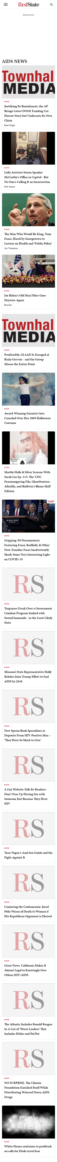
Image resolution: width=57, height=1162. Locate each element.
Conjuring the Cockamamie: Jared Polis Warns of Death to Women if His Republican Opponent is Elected (28, 911)
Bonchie (8, 305)
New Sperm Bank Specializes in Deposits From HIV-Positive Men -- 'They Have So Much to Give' (27, 735)
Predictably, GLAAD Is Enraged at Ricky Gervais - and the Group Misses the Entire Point (26, 359)
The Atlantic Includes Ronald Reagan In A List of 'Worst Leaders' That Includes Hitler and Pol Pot (28, 1029)
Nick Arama (9, 187)
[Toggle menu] (6, 4)
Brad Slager (9, 125)
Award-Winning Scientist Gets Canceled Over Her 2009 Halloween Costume (27, 418)
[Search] (51, 4)
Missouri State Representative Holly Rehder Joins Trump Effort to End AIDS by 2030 (28, 676)
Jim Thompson (11, 248)
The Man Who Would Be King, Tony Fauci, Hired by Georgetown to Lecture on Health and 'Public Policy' (28, 239)
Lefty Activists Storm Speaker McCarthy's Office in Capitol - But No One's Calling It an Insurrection (27, 177)
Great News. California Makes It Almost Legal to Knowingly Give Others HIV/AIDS (25, 970)
